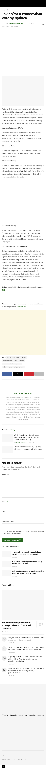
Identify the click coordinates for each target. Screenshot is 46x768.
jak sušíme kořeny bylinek (12, 364)
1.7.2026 (30, 442)
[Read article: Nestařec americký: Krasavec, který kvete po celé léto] (6, 564)
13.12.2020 (30, 23)
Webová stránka (8, 521)
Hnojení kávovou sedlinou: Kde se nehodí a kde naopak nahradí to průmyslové (26, 639)
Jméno (5, 502)
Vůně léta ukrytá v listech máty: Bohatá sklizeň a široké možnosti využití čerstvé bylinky (27, 437)
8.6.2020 (14, 557)
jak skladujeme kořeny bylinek (13, 360)
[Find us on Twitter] (4, 755)
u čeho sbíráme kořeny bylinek (13, 367)
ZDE (3, 290)
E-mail (5, 511)
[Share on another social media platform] (39, 374)
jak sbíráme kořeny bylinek (16, 357)
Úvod (3, 10)
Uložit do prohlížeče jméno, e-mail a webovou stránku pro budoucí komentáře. (24, 532)
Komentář (6, 474)
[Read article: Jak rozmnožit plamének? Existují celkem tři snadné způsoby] (23, 605)
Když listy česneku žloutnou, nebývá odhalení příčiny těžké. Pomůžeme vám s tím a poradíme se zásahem (25, 659)
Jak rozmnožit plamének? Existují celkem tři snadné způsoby (16, 625)
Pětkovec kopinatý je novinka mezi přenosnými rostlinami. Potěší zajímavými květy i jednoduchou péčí (26, 671)
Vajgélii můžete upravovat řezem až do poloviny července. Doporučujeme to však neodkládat (26, 648)
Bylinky (8, 10)
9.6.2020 (14, 566)
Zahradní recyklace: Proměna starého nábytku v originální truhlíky (28, 572)
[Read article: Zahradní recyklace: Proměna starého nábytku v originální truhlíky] (6, 573)
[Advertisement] (23, 51)
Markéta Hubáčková (16, 23)
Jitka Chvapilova (21, 442)
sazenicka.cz (21, 306)
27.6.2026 (30, 452)
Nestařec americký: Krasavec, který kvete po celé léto (27, 563)
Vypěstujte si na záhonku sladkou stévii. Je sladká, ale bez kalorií (26, 553)
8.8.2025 (14, 576)
